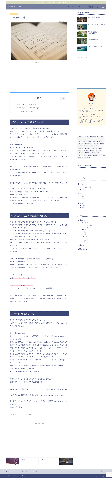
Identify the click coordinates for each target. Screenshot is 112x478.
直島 (90, 155)
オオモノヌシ (89, 138)
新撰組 (87, 152)
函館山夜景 (81, 148)
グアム (96, 138)
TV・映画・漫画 (14, 13)
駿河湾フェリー (87, 157)
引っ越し (93, 150)
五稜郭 (102, 143)
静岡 (80, 157)
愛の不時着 (81, 152)
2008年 (80, 136)
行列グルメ (103, 155)
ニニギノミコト (92, 141)
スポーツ (84, 189)
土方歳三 (88, 148)
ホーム (82, 7)
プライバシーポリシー (13, 475)
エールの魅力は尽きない (25, 111)
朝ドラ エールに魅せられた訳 (27, 104)
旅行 (80, 193)
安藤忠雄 (80, 150)
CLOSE (62, 98)
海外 (82, 199)
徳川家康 (99, 150)
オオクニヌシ (81, 138)
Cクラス (86, 136)
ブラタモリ (81, 143)
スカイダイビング (82, 141)
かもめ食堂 (93, 136)
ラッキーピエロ (89, 143)
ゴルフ (102, 138)
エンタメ (82, 184)
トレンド (84, 205)
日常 (82, 207)
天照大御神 (95, 148)
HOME (83, 220)
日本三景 (80, 155)
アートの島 (101, 136)
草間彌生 (96, 155)
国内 (82, 196)
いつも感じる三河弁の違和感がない (28, 108)
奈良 (101, 148)
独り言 (81, 203)
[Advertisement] (39, 76)
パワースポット (101, 141)
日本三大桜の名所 (95, 152)
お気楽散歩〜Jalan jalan (17, 6)
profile (72, 7)
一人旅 (96, 143)
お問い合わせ (94, 7)
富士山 (86, 150)
